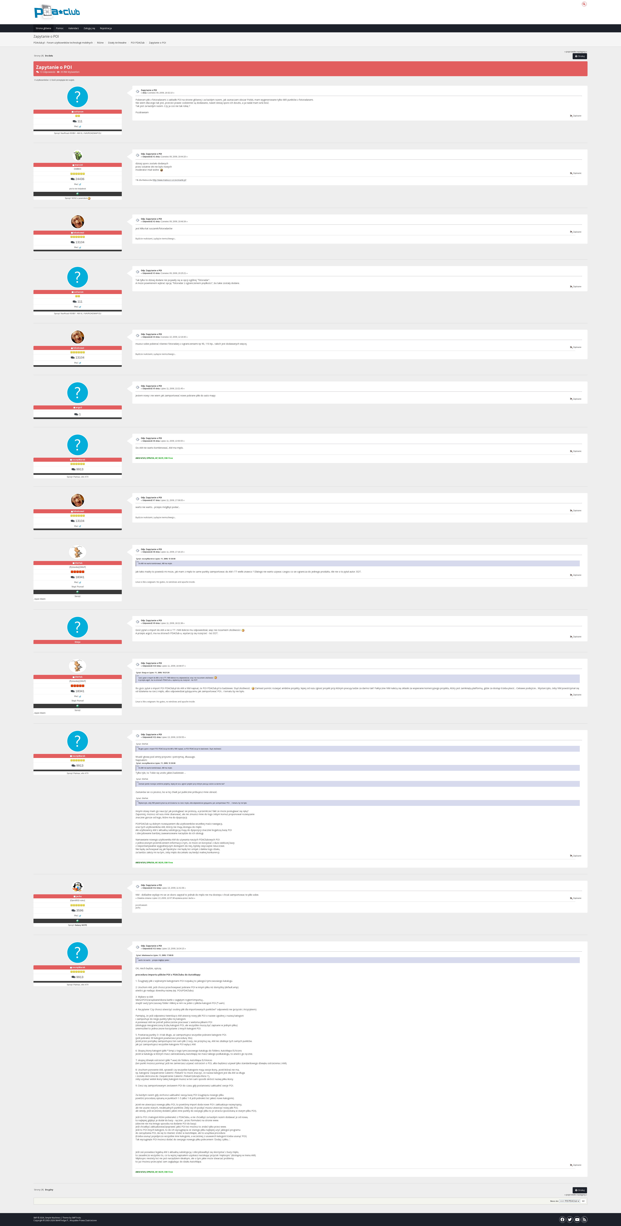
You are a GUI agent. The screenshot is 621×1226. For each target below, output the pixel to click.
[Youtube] (577, 1220)
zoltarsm (78, 111)
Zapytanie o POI (149, 90)
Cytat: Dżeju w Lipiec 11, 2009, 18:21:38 (152, 672)
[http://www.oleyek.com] (77, 592)
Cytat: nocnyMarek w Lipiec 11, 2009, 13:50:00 (155, 559)
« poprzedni (570, 51)
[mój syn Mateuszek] (77, 194)
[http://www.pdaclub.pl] (77, 921)
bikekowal (78, 232)
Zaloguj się (89, 28)
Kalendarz (73, 28)
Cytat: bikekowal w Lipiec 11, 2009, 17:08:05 (154, 955)
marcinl (79, 164)
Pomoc (60, 28)
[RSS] (584, 1220)
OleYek (78, 563)
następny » (582, 51)
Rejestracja (106, 28)
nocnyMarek (78, 459)
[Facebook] (562, 1220)
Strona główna (43, 28)
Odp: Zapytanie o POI (151, 154)
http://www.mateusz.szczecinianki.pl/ (169, 180)
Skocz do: (554, 1201)
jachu (79, 896)
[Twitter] (570, 1220)
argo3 (79, 407)
